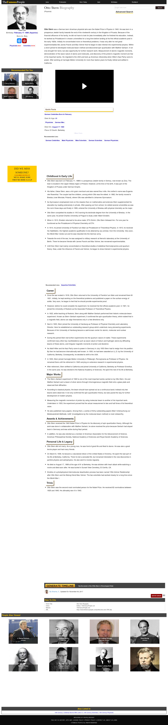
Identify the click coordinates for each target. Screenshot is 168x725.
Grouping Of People (81, 717)
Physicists (13, 45)
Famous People (77, 722)
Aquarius (33, 32)
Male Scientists (81, 140)
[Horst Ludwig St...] (11, 93)
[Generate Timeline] (60, 585)
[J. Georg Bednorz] (11, 79)
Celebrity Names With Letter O (73, 712)
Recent (91, 717)
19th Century (59, 712)
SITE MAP (69, 720)
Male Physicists (67, 140)
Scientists (27, 45)
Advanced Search (124, 11)
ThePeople (13, 2)
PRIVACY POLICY (90, 720)
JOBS (115, 720)
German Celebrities (53, 140)
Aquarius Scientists (68, 285)
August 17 (56, 127)
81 (56, 118)
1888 (27, 32)
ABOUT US (110, 720)
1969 (62, 127)
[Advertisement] (79, 21)
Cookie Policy (78, 720)
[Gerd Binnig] (31, 93)
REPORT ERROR (156, 596)
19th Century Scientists (91, 712)
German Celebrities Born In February (58, 114)
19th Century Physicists (106, 712)
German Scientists (95, 140)
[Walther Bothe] (31, 79)
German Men (59, 122)
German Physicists (111, 140)
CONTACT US (101, 720)
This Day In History (58, 720)
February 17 (19, 32)
